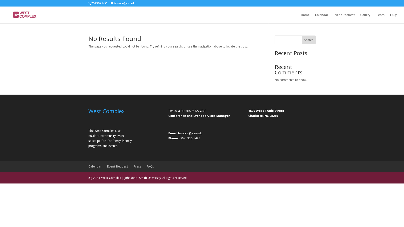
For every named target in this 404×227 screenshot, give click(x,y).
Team (380, 15)
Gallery (365, 15)
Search (308, 40)
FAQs (393, 15)
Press (137, 166)
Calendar (321, 15)
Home (305, 15)
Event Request (344, 15)
